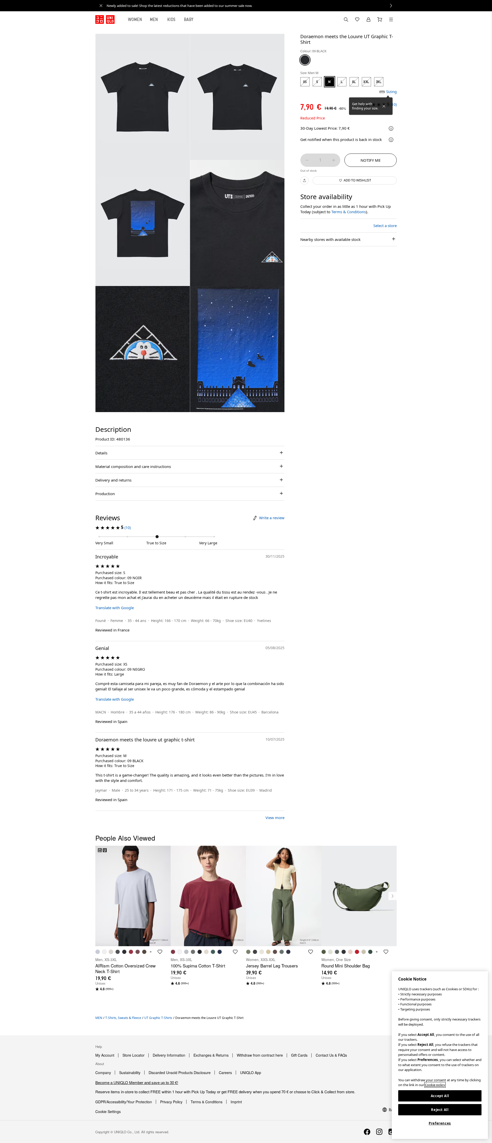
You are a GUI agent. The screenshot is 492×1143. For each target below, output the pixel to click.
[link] (252, 5)
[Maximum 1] (333, 160)
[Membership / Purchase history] (368, 19)
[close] (101, 5)
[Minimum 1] (307, 160)
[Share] (304, 180)
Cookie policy (435, 1085)
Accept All (440, 1096)
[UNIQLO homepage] (105, 19)
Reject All (440, 1109)
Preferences (440, 1123)
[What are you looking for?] (346, 19)
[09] (305, 60)
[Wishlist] (357, 19)
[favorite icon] (160, 951)
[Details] (391, 139)
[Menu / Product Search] (391, 19)
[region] (440, 1055)
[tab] (135, 19)
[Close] (383, 106)
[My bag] (379, 19)
